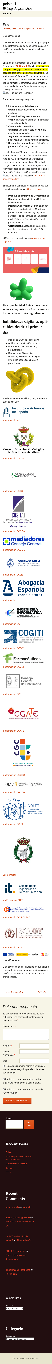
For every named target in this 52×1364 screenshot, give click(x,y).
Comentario (9, 1026)
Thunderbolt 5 (24, 1240)
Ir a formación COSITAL (14, 531)
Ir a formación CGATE (13, 731)
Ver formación (9, 875)
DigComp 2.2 (22, 66)
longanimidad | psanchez (18, 1270)
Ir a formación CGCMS (14, 550)
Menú (6, 13)
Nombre (7, 1046)
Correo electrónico (9, 1053)
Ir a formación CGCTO (14, 775)
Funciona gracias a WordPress (26, 1358)
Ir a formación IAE (11, 420)
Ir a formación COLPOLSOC (17, 917)
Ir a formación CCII (12, 624)
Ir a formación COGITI (13, 648)
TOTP (8, 1172)
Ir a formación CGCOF (14, 667)
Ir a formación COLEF (13, 575)
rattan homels (12, 1207)
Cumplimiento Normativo (16, 1164)
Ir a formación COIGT (13, 947)
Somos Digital (34, 189)
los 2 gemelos (13, 992)
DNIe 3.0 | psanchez (16, 1251)
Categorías (10, 1336)
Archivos (9, 1305)
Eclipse (9, 1152)
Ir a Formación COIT (13, 900)
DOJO (43, 992)
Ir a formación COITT (13, 824)
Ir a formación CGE (12, 694)
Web (5, 1061)
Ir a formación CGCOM (14, 792)
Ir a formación (9, 600)
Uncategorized (27, 28)
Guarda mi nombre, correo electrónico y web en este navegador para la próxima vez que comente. (24, 1069)
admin (41, 28)
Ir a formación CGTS (13, 491)
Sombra (9, 1168)
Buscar (9, 1118)
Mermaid (26, 1207)
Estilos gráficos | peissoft (18, 1217)
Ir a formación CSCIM (13, 458)
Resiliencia (11, 1274)
